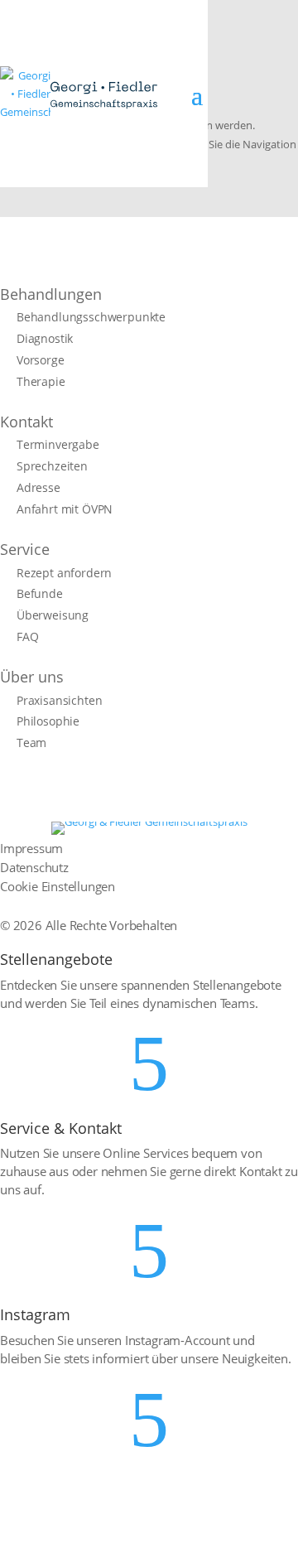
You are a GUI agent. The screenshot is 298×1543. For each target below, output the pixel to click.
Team (31, 743)
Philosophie (48, 721)
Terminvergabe (58, 445)
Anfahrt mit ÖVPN (65, 509)
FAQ (27, 637)
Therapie (41, 382)
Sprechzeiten (52, 466)
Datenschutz (34, 867)
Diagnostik (45, 339)
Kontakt (26, 422)
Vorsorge (41, 360)
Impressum (31, 848)
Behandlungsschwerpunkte (91, 317)
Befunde (40, 594)
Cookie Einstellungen (57, 886)
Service (25, 549)
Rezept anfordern (64, 573)
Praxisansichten (59, 700)
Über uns (32, 677)
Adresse (38, 488)
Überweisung (53, 615)
